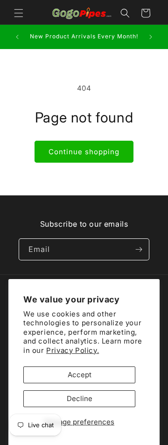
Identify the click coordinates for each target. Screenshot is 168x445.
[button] (18, 13)
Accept (79, 374)
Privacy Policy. (72, 350)
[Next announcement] (150, 37)
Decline (79, 398)
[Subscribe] (138, 249)
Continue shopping (84, 151)
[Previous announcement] (17, 37)
